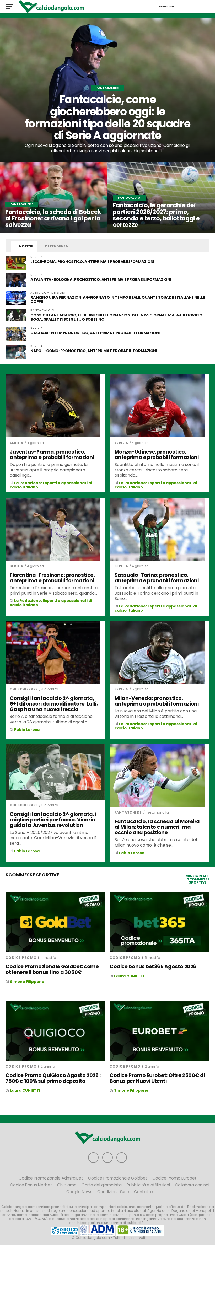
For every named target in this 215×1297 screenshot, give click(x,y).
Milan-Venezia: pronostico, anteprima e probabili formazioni (157, 701)
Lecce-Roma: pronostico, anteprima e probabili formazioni (92, 261)
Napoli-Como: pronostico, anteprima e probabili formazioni (93, 350)
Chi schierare (24, 689)
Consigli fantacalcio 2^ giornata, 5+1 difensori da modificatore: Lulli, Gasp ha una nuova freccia (54, 704)
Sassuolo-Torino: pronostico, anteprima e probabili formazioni (157, 577)
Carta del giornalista (102, 1185)
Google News (79, 1191)
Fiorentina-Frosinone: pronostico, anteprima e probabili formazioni (52, 577)
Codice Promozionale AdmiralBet (51, 1178)
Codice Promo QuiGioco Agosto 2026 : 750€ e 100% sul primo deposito (53, 1078)
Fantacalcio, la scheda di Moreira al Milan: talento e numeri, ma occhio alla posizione (157, 827)
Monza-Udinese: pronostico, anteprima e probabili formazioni (157, 454)
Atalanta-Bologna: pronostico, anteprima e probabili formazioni (101, 279)
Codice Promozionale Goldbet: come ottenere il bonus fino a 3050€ (52, 969)
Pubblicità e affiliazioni (148, 1185)
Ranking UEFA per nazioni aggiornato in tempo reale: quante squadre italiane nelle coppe (117, 299)
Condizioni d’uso (113, 1191)
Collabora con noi (192, 1185)
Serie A (16, 442)
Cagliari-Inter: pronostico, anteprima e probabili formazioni (95, 333)
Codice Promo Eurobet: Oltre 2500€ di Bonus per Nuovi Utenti (157, 1078)
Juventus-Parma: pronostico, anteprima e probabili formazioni (52, 454)
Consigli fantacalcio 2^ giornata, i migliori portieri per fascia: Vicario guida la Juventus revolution (53, 819)
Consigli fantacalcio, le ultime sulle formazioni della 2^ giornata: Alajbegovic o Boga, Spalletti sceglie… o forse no (116, 317)
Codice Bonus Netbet (31, 1185)
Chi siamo (67, 1185)
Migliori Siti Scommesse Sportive (197, 879)
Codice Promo (21, 957)
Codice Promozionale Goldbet (117, 1178)
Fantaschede (128, 812)
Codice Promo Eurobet (174, 1178)
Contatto (143, 1191)
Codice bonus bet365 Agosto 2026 (153, 966)
